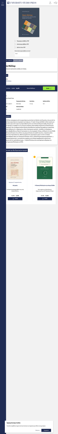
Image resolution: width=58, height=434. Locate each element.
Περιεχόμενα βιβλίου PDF (23, 41)
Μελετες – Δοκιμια (18, 60)
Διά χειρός (15, 185)
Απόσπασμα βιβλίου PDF (23, 44)
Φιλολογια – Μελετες (7, 60)
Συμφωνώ (46, 430)
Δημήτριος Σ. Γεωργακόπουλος (15, 182)
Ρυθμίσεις (37, 430)
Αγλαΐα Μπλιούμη (7, 81)
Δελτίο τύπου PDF (21, 47)
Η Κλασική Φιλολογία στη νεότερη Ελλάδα (45, 185)
